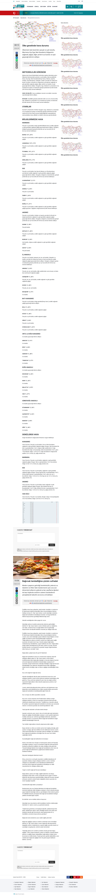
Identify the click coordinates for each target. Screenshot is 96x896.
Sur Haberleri (45, 882)
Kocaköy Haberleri (73, 886)
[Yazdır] (17, 65)
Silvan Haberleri (45, 889)
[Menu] (67, 6)
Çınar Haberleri (45, 884)
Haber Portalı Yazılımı (19, 894)
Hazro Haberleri (59, 886)
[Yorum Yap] (17, 67)
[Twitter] (17, 55)
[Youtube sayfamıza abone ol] (74, 877)
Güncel (36, 6)
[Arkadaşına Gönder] (17, 63)
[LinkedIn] (17, 58)
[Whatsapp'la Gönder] (17, 60)
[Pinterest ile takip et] (78, 877)
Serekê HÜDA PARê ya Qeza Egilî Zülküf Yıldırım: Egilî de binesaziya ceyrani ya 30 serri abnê (47, 13)
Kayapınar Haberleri (60, 882)
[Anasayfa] (14, 1)
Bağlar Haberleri (31, 882)
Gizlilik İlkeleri (43, 877)
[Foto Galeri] (82, 1)
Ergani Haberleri (31, 886)
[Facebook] (17, 53)
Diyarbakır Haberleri (18, 882)
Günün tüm (78, 13)
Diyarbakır (30, 6)
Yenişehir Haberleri (73, 882)
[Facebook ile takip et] (68, 877)
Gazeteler (38, 1)
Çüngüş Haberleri (59, 884)
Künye (38, 877)
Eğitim (49, 6)
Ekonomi (54, 6)
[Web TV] (79, 1)
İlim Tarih (43, 6)
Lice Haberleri (31, 889)
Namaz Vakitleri (32, 1)
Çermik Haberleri (32, 884)
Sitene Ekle (59, 1)
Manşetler (18, 1)
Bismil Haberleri (18, 884)
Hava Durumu (44, 1)
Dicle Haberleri (72, 884)
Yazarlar (50, 1)
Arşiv (54, 1)
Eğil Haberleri (17, 886)
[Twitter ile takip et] (71, 877)
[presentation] (17, 13)
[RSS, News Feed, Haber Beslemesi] (81, 877)
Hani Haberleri (45, 886)
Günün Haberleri (25, 1)
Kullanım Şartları (51, 877)
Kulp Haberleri (17, 889)
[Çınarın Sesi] (18, 6)
